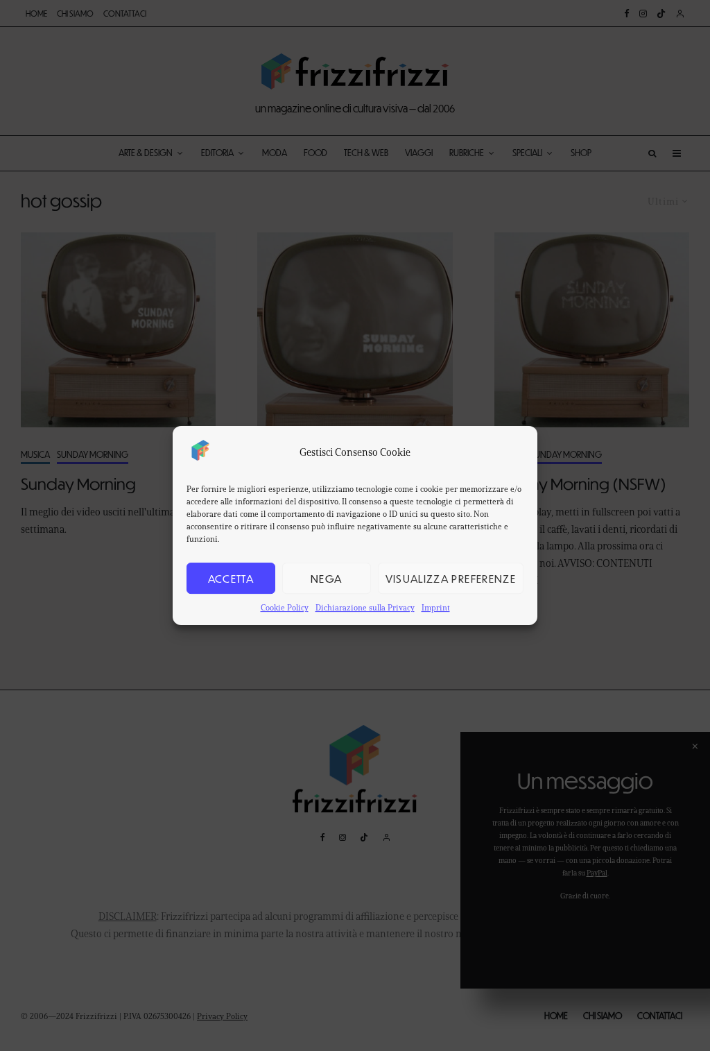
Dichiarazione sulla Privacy (365, 607)
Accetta (231, 578)
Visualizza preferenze (451, 578)
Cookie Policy (285, 607)
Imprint (436, 607)
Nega (326, 578)
